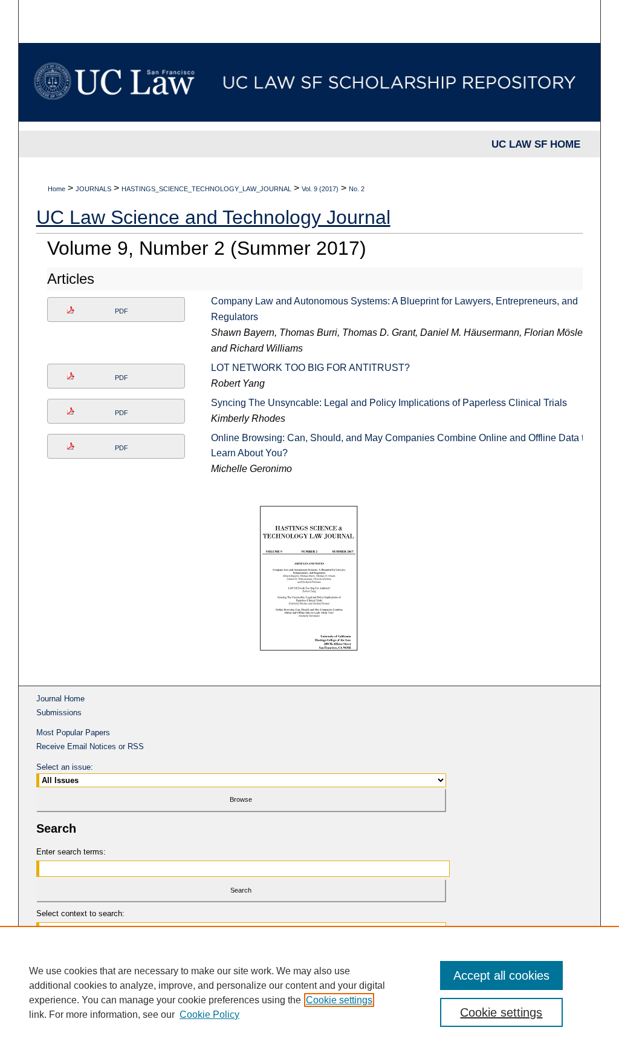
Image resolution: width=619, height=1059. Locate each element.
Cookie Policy (209, 1014)
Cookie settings (339, 1000)
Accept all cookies (501, 975)
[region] (309, 992)
